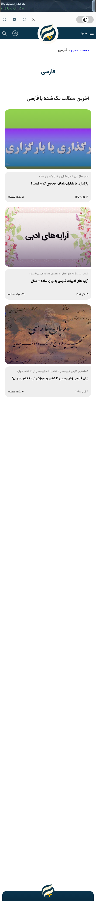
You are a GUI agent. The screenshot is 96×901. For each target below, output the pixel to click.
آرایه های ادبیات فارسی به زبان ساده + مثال (59, 281)
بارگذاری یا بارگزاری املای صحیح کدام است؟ (59, 183)
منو (84, 33)
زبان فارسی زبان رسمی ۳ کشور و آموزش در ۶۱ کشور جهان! (50, 378)
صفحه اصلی (80, 50)
